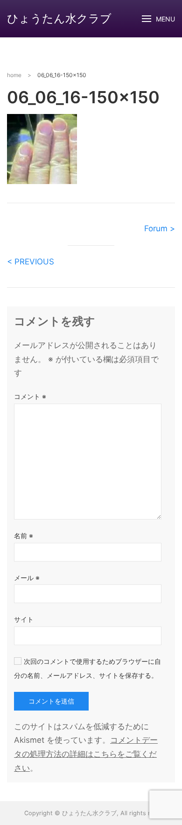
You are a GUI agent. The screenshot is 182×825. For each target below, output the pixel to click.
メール (27, 578)
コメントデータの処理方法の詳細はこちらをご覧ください (86, 754)
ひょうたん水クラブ (59, 18)
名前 (23, 536)
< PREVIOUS (30, 261)
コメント (30, 396)
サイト (24, 619)
